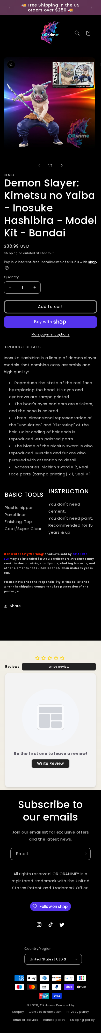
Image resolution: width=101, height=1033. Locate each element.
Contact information (45, 1012)
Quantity (11, 277)
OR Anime (47, 1005)
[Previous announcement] (9, 7)
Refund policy (54, 1020)
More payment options (51, 334)
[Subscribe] (84, 854)
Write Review (59, 666)
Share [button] (15, 606)
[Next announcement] (91, 7)
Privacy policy (78, 1012)
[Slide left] (39, 165)
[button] (10, 33)
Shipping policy (82, 1020)
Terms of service (24, 1020)
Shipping (11, 253)
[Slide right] (62, 165)
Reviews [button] (12, 666)
